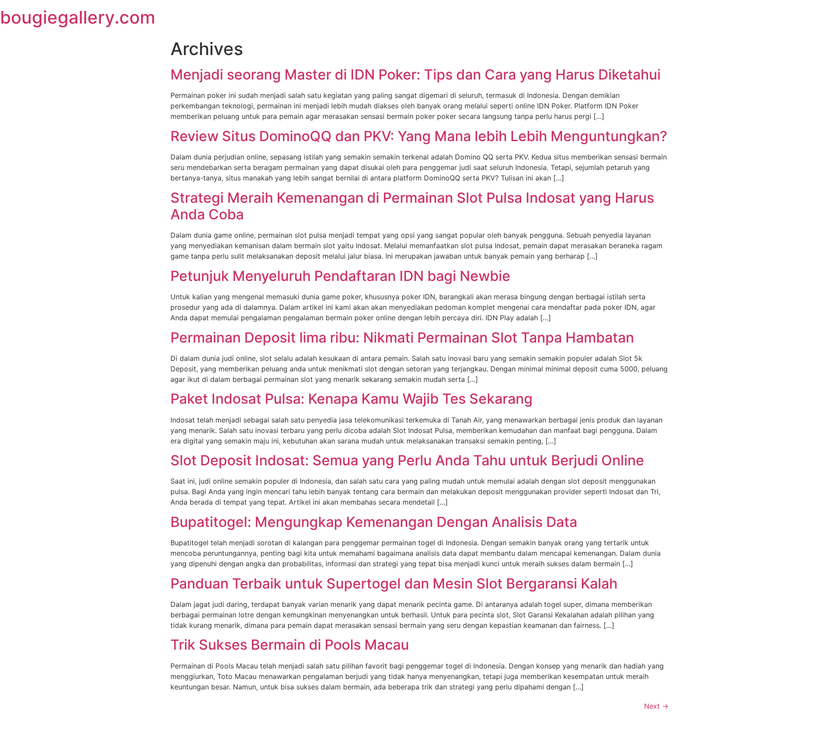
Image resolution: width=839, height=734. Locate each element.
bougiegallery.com (77, 17)
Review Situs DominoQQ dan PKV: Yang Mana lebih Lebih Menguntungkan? (418, 136)
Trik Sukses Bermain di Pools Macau (289, 644)
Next (656, 706)
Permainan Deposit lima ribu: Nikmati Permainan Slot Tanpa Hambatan (402, 337)
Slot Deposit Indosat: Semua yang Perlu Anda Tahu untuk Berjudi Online (407, 460)
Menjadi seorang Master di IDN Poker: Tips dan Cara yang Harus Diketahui (415, 74)
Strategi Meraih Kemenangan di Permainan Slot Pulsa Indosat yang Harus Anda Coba (412, 206)
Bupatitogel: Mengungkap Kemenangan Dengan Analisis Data (373, 521)
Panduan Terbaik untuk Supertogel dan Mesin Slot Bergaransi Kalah (393, 583)
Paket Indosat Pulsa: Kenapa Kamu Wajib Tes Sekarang (351, 398)
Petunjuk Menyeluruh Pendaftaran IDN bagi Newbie (340, 275)
